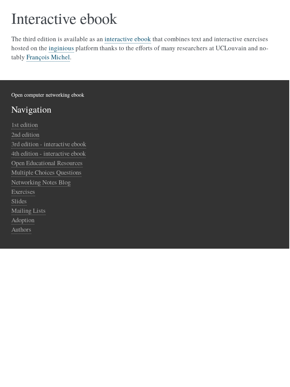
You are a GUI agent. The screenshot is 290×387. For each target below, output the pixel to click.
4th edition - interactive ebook (48, 153)
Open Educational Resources (47, 162)
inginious (61, 47)
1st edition (24, 124)
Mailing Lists (28, 210)
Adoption (22, 219)
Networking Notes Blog (41, 182)
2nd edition (25, 134)
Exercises (23, 191)
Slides (19, 201)
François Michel (48, 57)
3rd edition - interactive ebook (48, 143)
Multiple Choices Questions (46, 172)
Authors (21, 229)
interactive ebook (128, 38)
